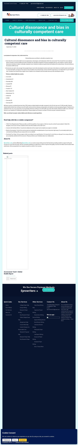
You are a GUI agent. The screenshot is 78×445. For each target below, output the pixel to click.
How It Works (9, 307)
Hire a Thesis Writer (39, 346)
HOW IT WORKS (40, 7)
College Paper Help (24, 305)
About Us (8, 312)
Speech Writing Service (39, 319)
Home (7, 305)
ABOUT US (56, 7)
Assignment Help (24, 322)
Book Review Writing (39, 322)
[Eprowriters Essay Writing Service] (13, 14)
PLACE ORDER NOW (48, 289)
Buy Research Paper (25, 315)
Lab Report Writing (38, 334)
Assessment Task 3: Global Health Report (13, 273)
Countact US (9, 315)
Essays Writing (23, 307)
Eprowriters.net (26, 142)
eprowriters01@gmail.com (37, 3)
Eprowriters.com (8, 142)
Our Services (9, 310)
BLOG (61, 7)
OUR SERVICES (49, 7)
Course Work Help (24, 324)
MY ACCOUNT (69, 7)
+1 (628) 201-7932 (23, 3)
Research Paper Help (25, 336)
